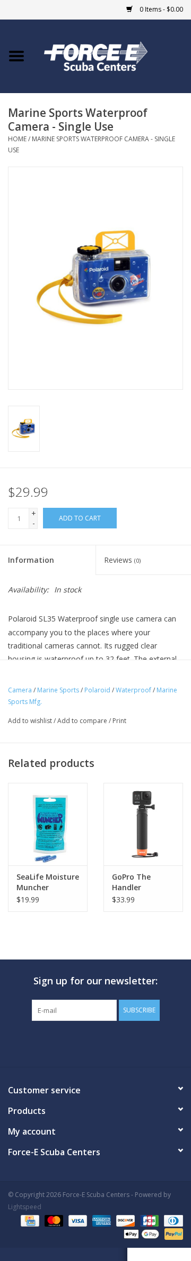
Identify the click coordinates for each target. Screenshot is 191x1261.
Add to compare (83, 720)
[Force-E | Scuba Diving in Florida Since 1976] (112, 55)
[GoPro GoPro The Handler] (143, 824)
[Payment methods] (28, 1220)
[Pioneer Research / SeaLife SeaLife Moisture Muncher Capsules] (48, 824)
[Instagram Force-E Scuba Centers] (133, 1042)
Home (17, 138)
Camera (20, 690)
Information (31, 560)
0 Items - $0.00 (160, 9)
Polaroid (97, 690)
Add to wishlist (30, 720)
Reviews (122, 560)
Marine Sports (58, 690)
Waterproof (133, 690)
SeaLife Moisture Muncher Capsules (47, 882)
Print (119, 720)
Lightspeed (24, 1206)
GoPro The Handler (131, 882)
